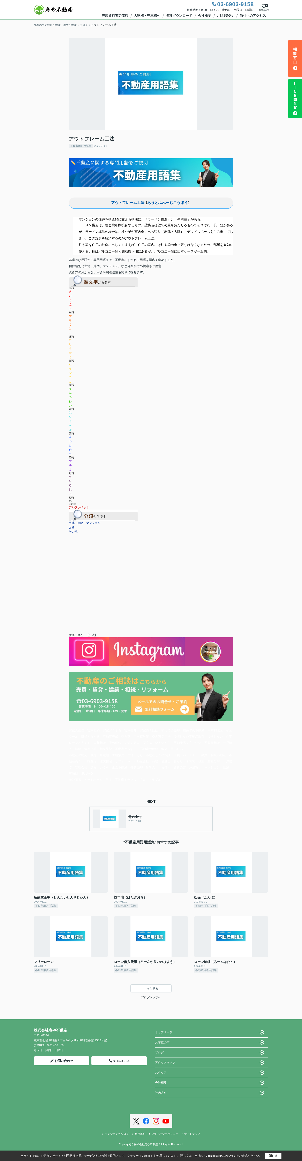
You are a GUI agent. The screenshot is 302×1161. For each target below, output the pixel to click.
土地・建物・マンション (84, 523)
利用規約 (140, 1133)
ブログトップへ (151, 997)
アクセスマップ (165, 1062)
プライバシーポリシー (164, 1133)
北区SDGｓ (225, 15)
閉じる (273, 1155)
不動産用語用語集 (80, 145)
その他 (73, 531)
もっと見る (151, 988)
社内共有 (161, 1092)
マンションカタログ (117, 1133)
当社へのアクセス (253, 15)
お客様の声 (162, 1042)
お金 (72, 527)
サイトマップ (192, 1133)
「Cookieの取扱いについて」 (219, 1155)
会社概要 (204, 15)
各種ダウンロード (179, 15)
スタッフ (161, 1072)
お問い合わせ (64, 1060)
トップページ (163, 1032)
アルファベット (79, 507)
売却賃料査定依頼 (115, 15)
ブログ (159, 1052)
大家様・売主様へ (147, 15)
